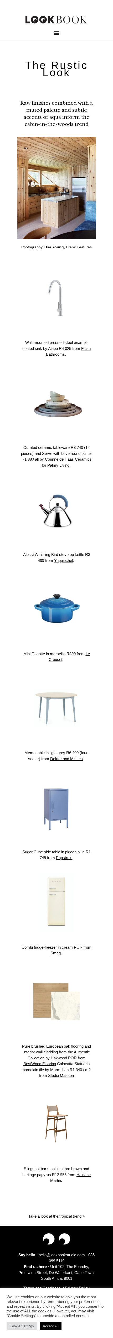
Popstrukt (64, 857)
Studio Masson (61, 1075)
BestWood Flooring (39, 1063)
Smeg (55, 953)
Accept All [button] (50, 1326)
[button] (56, 33)
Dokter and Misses (66, 758)
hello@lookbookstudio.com (62, 1255)
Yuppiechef (63, 560)
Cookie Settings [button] (22, 1326)
